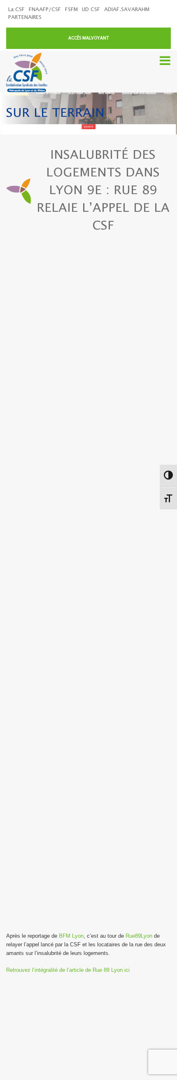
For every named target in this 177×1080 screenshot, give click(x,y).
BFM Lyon (71, 936)
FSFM (71, 9)
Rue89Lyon (139, 936)
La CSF (16, 9)
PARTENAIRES (25, 17)
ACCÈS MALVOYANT (88, 38)
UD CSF (91, 9)
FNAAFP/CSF (45, 9)
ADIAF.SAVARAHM (126, 9)
